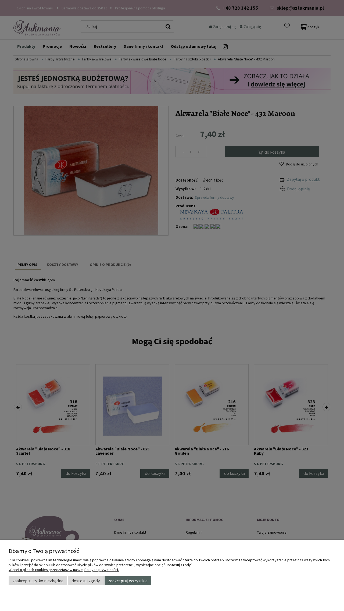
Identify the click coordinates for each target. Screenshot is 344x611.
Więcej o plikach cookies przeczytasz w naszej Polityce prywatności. (64, 569)
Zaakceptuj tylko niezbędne (37, 580)
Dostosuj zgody (85, 580)
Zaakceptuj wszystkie (128, 580)
